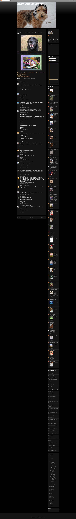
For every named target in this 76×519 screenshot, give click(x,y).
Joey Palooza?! (52, 358)
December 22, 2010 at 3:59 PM (24, 147)
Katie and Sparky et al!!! (52, 396)
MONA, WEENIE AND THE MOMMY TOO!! (53, 167)
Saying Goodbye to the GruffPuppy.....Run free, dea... (53, 467)
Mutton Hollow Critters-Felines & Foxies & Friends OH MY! (54, 195)
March (51, 497)
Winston (49, 448)
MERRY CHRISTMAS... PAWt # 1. (56, 152)
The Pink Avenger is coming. (55, 262)
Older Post (43, 217)
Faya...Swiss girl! (51, 384)
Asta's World (52, 210)
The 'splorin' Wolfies (53, 120)
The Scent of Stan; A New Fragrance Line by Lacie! (53, 478)
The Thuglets (22, 196)
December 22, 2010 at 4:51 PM (24, 152)
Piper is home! (56, 362)
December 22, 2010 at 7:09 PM (24, 159)
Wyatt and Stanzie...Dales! (52, 450)
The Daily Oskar (52, 330)
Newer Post (19, 217)
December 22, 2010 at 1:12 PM (24, 129)
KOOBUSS (51, 307)
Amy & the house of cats (24, 185)
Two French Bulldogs (53, 127)
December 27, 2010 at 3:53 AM (24, 203)
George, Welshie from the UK (53, 389)
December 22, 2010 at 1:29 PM (24, 139)
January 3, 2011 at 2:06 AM (24, 210)
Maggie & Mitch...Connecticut (53, 408)
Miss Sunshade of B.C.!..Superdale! (51, 417)
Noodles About (52, 350)
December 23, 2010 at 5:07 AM (24, 183)
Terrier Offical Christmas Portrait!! (52, 471)
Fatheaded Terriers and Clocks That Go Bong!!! (53, 463)
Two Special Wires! (51, 445)
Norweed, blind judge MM (52, 428)
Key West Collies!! (51, 398)
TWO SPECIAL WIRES (53, 135)
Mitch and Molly (52, 88)
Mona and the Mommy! (52, 423)
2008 (50, 503)
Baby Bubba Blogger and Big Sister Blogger (53, 260)
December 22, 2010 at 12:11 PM (24, 99)
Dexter (21, 101)
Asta (20, 131)
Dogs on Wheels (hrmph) (55, 137)
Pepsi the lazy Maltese (53, 217)
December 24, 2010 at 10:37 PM (24, 194)
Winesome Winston (53, 203)
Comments (51, 60)
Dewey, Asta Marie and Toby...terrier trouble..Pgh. (52, 379)
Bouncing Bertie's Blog (54, 102)
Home (31, 217)
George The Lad (52, 282)
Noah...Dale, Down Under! (52, 425)
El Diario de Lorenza (53, 224)
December (52, 461)
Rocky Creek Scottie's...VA (52, 438)
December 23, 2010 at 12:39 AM (24, 174)
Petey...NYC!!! (50, 435)
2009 (50, 502)
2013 (50, 455)
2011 (50, 458)
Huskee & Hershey (53, 244)
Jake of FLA (50, 394)
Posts (51, 58)
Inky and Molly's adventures (52, 323)
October (51, 487)
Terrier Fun (51, 142)
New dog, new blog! (52, 103)
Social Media (55, 128)
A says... (55, 218)
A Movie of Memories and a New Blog (56, 317)
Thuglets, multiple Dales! (52, 442)
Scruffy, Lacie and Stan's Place (32, 4)
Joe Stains (51, 357)
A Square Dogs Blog (53, 335)
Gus (20, 141)
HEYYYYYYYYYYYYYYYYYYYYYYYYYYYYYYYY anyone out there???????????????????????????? (54, 294)
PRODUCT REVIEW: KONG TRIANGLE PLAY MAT (55, 198)
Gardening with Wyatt (53, 106)
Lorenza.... (55, 225)
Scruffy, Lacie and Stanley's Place (52, 35)
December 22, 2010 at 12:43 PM (24, 107)
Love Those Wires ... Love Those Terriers (53, 252)
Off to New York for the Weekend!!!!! (52, 484)
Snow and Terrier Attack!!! (53, 481)
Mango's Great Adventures (52, 315)
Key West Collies (52, 95)
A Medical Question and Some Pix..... (52, 474)
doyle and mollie (52, 267)
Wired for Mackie (52, 361)
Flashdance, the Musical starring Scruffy (56, 302)
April (51, 496)
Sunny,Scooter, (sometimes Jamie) (25, 161)
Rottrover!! (50, 440)
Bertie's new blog (51, 375)
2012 (50, 457)
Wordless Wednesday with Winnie (55, 144)
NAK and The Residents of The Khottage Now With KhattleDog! (30, 109)
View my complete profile (52, 41)
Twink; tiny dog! (51, 443)
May (51, 494)
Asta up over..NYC (51, 373)
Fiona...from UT (51, 386)
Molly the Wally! (51, 421)
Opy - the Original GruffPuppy (24, 205)
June (51, 493)
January (51, 500)
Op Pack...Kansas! (51, 430)
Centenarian (55, 238)
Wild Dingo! (50, 447)
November (52, 486)
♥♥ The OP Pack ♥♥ (23, 82)
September (52, 489)
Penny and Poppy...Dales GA (53, 433)
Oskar (21, 154)
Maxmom (21, 176)
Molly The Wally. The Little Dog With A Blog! (54, 170)
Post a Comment (21, 212)
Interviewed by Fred (52, 232)
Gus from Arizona (51, 391)
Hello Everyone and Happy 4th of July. (56, 173)
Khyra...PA (50, 399)
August (51, 490)
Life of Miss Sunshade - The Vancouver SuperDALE (54, 236)
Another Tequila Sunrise (54, 113)
